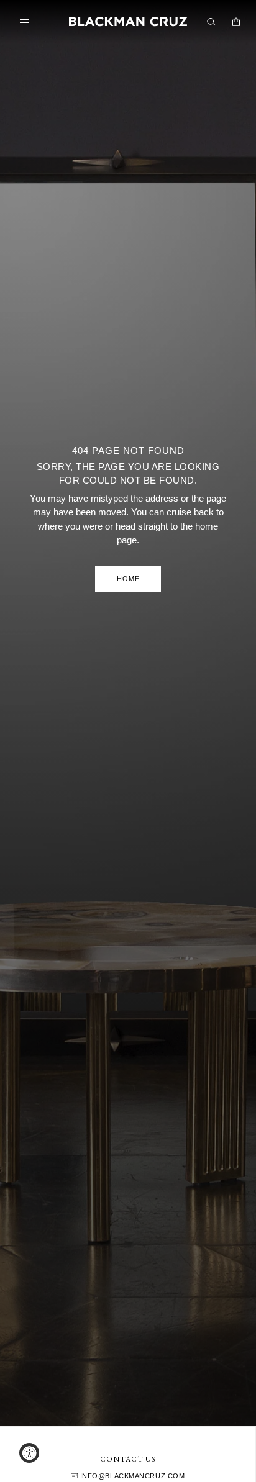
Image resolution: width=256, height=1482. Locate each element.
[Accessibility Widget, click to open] (29, 1453)
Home (128, 578)
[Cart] (236, 21)
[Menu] (27, 21)
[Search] (211, 21)
